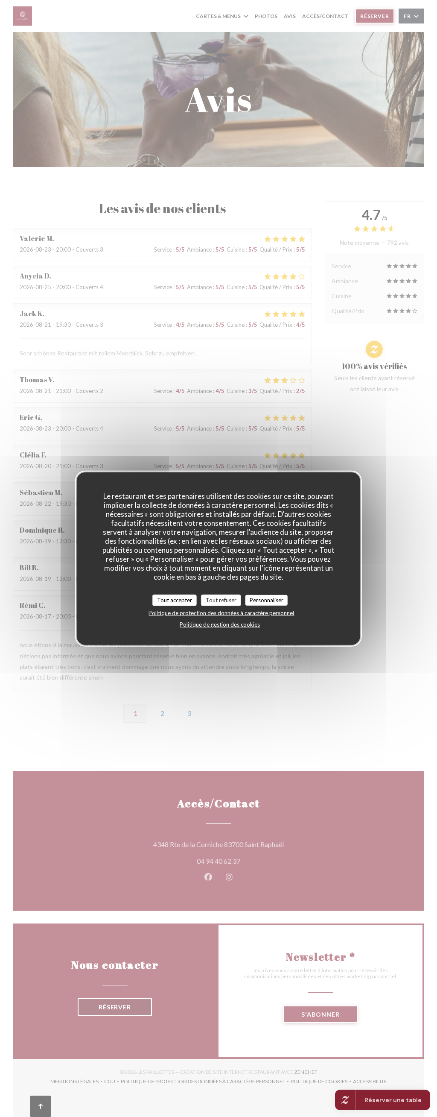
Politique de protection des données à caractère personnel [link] (221, 613)
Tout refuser (221, 599)
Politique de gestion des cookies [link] (220, 624)
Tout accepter (174, 599)
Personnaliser (266, 599)
